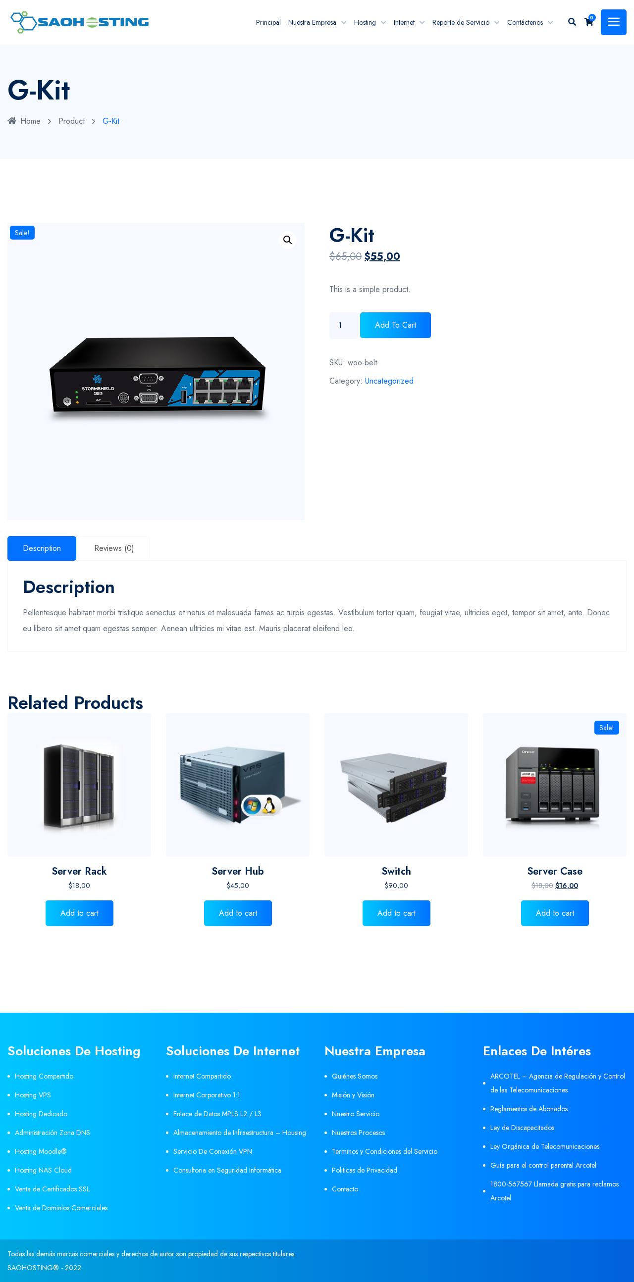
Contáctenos (525, 22)
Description (42, 548)
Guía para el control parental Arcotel (543, 1165)
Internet (404, 22)
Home (30, 121)
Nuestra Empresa (312, 22)
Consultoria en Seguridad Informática (227, 1170)
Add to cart (395, 325)
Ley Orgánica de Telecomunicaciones (544, 1146)
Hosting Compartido (44, 1076)
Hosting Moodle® (41, 1151)
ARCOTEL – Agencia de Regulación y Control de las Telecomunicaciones (557, 1083)
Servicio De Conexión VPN (212, 1151)
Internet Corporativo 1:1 (206, 1095)
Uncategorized (389, 381)
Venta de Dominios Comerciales (61, 1208)
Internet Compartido (202, 1076)
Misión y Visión (353, 1095)
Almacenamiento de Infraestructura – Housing (239, 1132)
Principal (268, 22)
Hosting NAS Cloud (43, 1170)
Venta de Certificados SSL (52, 1189)
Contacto (345, 1189)
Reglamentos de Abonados (529, 1109)
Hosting (365, 22)
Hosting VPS (33, 1095)
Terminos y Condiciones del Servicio (384, 1151)
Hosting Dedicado (41, 1114)
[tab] (41, 548)
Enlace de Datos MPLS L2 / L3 (217, 1114)
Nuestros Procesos (358, 1132)
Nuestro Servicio (355, 1114)
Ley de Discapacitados (522, 1128)
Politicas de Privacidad (364, 1170)
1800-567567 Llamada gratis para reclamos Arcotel (554, 1191)
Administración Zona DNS (52, 1132)
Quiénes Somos (354, 1076)
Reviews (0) (114, 548)
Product (71, 121)
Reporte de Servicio (460, 22)
